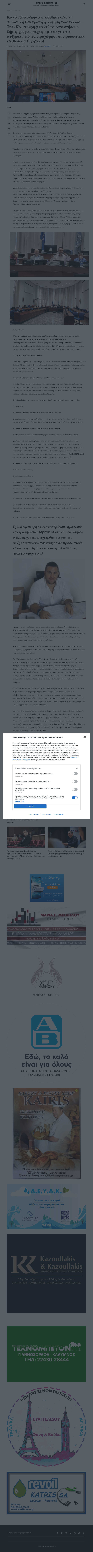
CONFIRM (30, 806)
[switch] (75, 773)
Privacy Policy (59, 814)
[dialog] (46, 776)
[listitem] (46, 768)
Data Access (46, 814)
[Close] (86, 738)
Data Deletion (34, 814)
